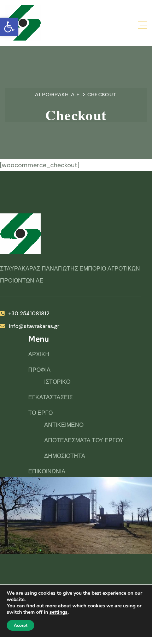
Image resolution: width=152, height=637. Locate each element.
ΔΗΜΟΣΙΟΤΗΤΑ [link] (64, 456)
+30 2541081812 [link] (28, 313)
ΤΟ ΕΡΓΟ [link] (40, 413)
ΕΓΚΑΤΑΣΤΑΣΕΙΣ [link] (50, 397)
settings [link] (58, 612)
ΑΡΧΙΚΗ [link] (38, 354)
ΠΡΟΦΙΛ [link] (39, 370)
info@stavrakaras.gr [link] (34, 326)
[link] (9, 27)
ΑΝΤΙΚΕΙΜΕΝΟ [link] (63, 425)
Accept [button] (20, 625)
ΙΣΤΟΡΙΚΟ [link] (57, 382)
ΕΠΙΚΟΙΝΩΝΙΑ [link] (46, 471)
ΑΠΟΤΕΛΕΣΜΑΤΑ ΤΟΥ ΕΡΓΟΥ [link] (83, 440)
